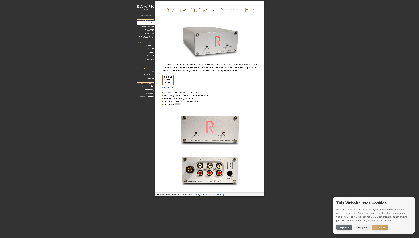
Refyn (151, 52)
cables (151, 71)
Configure (362, 227)
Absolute (150, 49)
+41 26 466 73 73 (186, 195)
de (141, 15)
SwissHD (150, 59)
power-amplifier (147, 26)
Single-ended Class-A (168, 88)
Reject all (344, 227)
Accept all (380, 227)
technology (149, 89)
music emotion (148, 86)
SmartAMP (149, 30)
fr (144, 15)
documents (149, 93)
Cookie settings (218, 194)
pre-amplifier (148, 23)
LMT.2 (151, 63)
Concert (150, 56)
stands (151, 78)
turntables (149, 33)
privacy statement (202, 194)
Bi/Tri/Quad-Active (146, 37)
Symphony (149, 45)
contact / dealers (147, 96)
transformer (149, 74)
